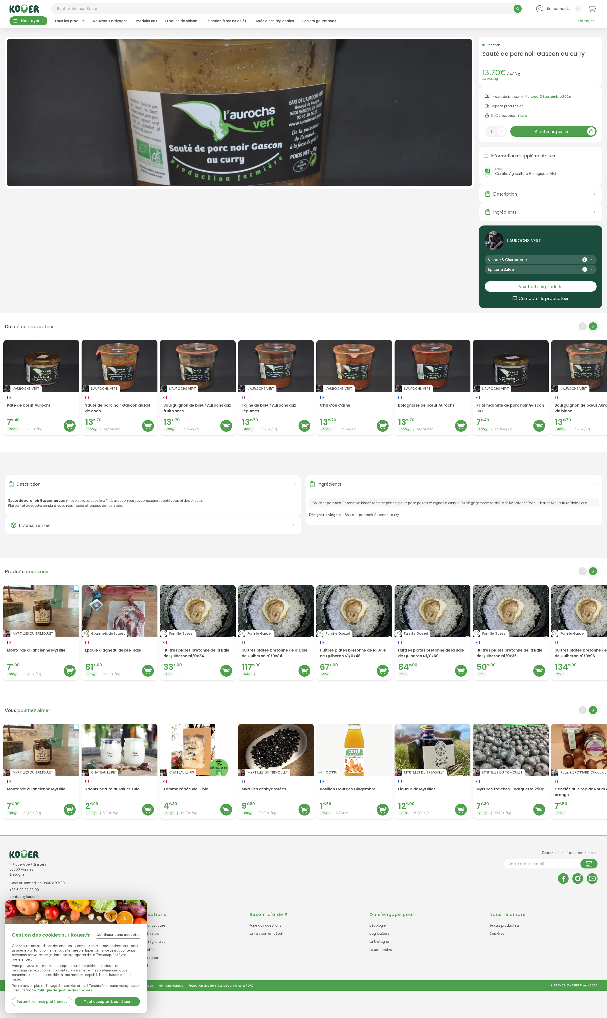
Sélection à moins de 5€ (227, 21)
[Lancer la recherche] (518, 9)
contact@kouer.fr (24, 896)
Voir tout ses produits (540, 286)
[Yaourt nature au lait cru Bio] (119, 771)
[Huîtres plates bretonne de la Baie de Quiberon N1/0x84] (276, 632)
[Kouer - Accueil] (24, 9)
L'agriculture (379, 933)
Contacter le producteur (544, 298)
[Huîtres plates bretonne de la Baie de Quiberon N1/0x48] (354, 632)
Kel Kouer (586, 21)
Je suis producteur (504, 925)
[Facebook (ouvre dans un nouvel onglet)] (563, 878)
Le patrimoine (380, 949)
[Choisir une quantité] (501, 131)
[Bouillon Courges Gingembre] (354, 771)
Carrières (496, 933)
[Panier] (592, 8)
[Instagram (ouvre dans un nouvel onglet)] (577, 878)
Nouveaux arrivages (110, 21)
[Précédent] (583, 326)
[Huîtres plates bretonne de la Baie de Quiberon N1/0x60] (432, 632)
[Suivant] (593, 327)
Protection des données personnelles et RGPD (221, 986)
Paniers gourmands (319, 21)
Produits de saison (181, 21)
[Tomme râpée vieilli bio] (198, 771)
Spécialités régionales (275, 21)
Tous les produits (70, 21)
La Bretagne (379, 941)
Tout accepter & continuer (107, 1001)
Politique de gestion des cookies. (65, 990)
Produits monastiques (147, 925)
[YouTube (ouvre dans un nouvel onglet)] (592, 878)
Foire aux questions (265, 925)
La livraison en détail (266, 933)
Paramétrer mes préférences (42, 1001)
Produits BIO (146, 21)
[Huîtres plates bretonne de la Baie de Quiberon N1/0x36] (511, 632)
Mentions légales (171, 986)
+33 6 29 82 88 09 (24, 889)
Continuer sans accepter (118, 934)
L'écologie (377, 925)
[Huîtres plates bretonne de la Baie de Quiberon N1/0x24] (198, 632)
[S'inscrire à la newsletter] (589, 863)
